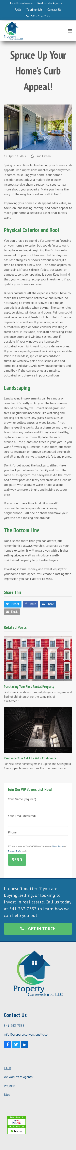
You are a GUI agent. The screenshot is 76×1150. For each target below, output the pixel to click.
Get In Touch (42, 928)
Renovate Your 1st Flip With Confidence (30, 758)
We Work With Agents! (18, 1077)
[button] (70, 31)
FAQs (7, 1068)
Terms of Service (14, 851)
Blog (7, 1094)
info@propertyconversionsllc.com (27, 1034)
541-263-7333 (14, 1026)
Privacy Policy (57, 846)
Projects (9, 1086)
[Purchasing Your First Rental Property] (38, 658)
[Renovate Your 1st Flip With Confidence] (38, 730)
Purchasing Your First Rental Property (29, 686)
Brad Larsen (43, 156)
